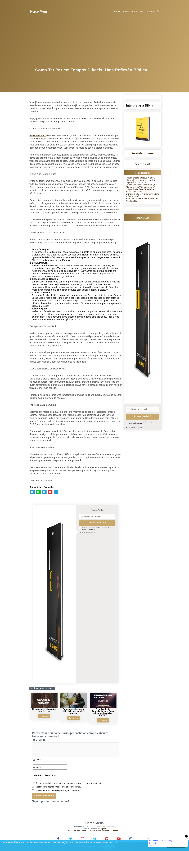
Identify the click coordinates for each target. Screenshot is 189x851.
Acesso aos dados (110, 831)
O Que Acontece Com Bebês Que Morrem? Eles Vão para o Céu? (141, 186)
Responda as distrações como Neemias (44, 710)
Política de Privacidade (77, 831)
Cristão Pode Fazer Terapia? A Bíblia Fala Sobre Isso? (140, 190)
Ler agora (44, 716)
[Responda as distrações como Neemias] (44, 707)
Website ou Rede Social (44, 775)
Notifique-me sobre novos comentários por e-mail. (58, 787)
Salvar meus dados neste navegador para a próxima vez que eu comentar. (69, 783)
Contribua (142, 163)
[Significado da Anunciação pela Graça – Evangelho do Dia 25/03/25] (103, 707)
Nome (38, 760)
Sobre (126, 11)
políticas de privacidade (103, 527)
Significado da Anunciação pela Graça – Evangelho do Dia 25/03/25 (103, 712)
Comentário (41, 740)
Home (117, 11)
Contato (151, 11)
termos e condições (88, 529)
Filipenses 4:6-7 (37, 135)
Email (38, 767)
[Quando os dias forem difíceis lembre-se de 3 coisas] (73, 707)
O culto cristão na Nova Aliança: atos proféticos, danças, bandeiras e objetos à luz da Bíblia (142, 180)
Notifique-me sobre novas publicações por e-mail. (58, 790)
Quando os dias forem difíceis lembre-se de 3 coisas (73, 711)
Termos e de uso (94, 831)
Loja (142, 11)
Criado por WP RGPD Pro (109, 842)
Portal (134, 11)
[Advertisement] (94, 42)
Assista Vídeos (143, 153)
